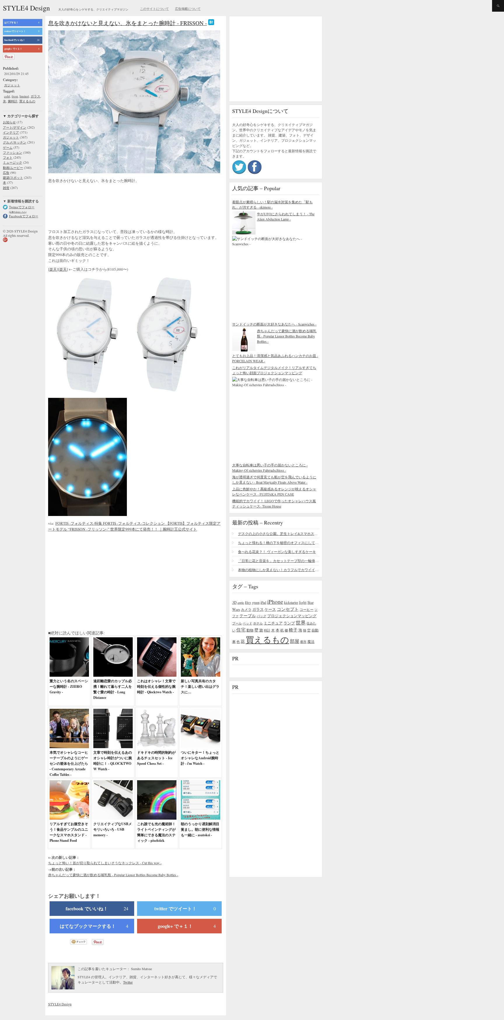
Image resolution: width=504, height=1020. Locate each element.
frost (15, 96)
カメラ (246, 609)
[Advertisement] (94, 206)
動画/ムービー (13, 167)
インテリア (11, 132)
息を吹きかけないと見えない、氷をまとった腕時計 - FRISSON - (127, 23)
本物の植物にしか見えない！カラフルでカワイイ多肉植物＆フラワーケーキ (278, 569)
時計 (267, 630)
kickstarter (291, 602)
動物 (249, 630)
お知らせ (9, 122)
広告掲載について (188, 8)
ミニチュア (273, 623)
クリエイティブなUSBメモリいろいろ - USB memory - (112, 829)
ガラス (35, 96)
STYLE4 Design (26, 8)
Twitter (128, 982)
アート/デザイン (14, 127)
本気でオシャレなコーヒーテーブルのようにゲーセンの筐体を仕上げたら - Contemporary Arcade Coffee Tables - (69, 763)
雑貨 (6, 188)
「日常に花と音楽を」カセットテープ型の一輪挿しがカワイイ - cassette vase (278, 560)
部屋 (294, 641)
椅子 (293, 630)
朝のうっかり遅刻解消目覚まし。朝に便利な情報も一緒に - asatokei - (200, 829)
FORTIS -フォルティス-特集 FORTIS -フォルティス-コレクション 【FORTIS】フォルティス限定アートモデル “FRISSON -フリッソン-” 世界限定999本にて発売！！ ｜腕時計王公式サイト (134, 526)
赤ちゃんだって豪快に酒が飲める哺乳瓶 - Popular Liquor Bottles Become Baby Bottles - (113, 874)
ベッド (247, 623)
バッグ (261, 616)
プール (237, 623)
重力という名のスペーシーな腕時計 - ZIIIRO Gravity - (69, 686)
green (256, 602)
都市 (303, 641)
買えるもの (27, 101)
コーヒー (307, 609)
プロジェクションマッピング (291, 615)
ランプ (289, 623)
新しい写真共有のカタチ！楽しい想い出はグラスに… (200, 686)
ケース (270, 609)
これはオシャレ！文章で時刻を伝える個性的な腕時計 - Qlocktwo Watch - (156, 686)
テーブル (247, 615)
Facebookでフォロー (23, 216)
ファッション (12, 152)
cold (7, 96)
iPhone (275, 601)
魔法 (310, 641)
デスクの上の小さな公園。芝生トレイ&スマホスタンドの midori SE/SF (278, 533)
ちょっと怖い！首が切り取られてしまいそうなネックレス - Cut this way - (105, 862)
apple (240, 603)
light (303, 602)
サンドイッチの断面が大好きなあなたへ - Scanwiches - (274, 324)
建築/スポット (13, 177)
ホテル (258, 623)
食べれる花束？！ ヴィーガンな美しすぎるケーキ (277, 551)
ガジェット (12, 85)
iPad (263, 602)
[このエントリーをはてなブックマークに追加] (211, 23)
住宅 (241, 630)
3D (234, 602)
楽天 (53, 269)
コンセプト (288, 609)
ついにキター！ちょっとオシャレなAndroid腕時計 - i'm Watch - (200, 758)
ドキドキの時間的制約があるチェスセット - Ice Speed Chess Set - (156, 758)
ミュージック (12, 162)
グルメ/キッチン (14, 142)
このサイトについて (154, 8)
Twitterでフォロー (21, 207)
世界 (301, 622)
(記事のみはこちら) (18, 212)
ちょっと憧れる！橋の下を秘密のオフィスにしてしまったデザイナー (278, 542)
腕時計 (13, 101)
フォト (8, 157)
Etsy (248, 602)
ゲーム (8, 147)
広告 (6, 172)
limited (24, 96)
